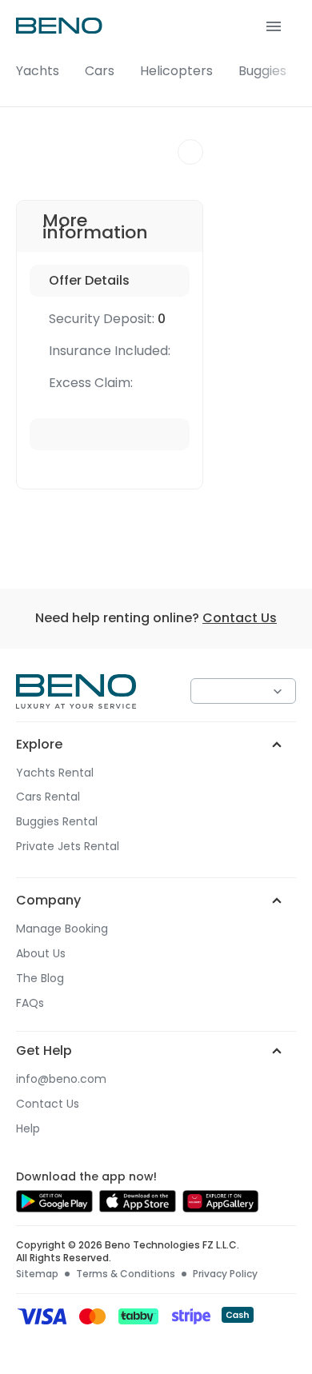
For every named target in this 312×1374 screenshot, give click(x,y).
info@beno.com (61, 1079)
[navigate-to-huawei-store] (220, 1208)
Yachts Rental (55, 773)
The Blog (40, 979)
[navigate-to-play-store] (54, 1208)
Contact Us (239, 618)
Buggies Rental (57, 822)
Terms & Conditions (125, 1274)
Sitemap (37, 1274)
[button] (156, 53)
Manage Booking (62, 929)
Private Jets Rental (67, 847)
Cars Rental (48, 797)
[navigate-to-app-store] (137, 1208)
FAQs (30, 1003)
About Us (41, 954)
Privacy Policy (225, 1274)
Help (28, 1129)
